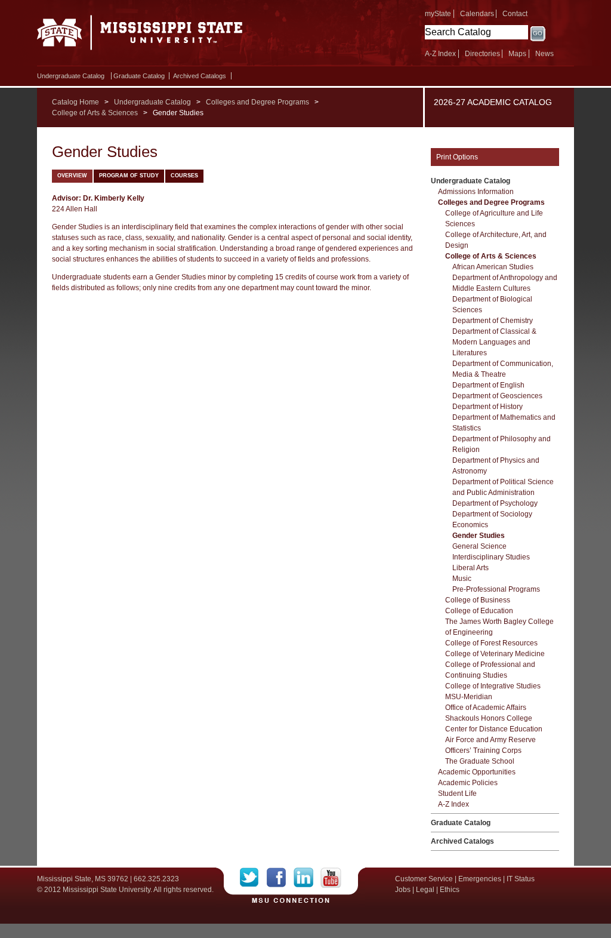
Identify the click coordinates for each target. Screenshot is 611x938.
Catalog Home (75, 102)
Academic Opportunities (477, 772)
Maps (517, 54)
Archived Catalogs (199, 75)
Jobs (403, 889)
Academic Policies (468, 783)
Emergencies (479, 879)
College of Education (479, 611)
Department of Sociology (492, 514)
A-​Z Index (453, 804)
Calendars (477, 14)
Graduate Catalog (139, 75)
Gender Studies (478, 535)
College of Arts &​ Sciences (490, 256)
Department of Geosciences (497, 396)
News (544, 54)
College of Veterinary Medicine (495, 654)
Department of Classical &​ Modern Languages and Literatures (494, 342)
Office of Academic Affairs (485, 707)
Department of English (488, 385)
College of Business (477, 600)
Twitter (253, 878)
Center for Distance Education (493, 729)
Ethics (449, 889)
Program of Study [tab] (129, 176)
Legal (425, 889)
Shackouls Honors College (488, 718)
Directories (482, 54)
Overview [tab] (72, 176)
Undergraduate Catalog (70, 75)
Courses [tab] (184, 176)
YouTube (330, 878)
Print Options (457, 157)
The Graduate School (479, 761)
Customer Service (424, 879)
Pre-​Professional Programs (496, 589)
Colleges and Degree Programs (257, 102)
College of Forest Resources (491, 643)
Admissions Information (476, 191)
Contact (514, 14)
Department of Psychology (495, 503)
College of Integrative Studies (493, 686)
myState (438, 14)
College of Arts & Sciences (95, 113)
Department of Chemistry (492, 320)
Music (461, 578)
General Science (479, 546)
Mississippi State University (140, 36)
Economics (470, 525)
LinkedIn (307, 878)
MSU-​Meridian (468, 697)
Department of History (487, 406)
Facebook (280, 878)
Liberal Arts (470, 568)
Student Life (457, 793)
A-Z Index (440, 54)
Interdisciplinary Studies (491, 557)
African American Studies (492, 267)
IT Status (521, 879)
